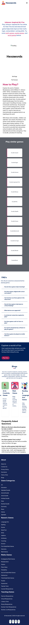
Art (2, 485)
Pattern (3, 564)
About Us (3, 464)
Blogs (2, 477)
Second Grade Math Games (8, 572)
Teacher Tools (5, 586)
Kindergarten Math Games (8, 559)
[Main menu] (26, 2)
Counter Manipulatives (7, 589)
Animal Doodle (5, 493)
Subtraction (4, 575)
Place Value (4, 567)
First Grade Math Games (7, 546)
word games (12, 35)
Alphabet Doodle (5, 490)
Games (3, 512)
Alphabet (3, 514)
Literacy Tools (5, 601)
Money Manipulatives (6, 604)
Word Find (3, 530)
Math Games (4, 552)
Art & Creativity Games (6, 393)
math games (9, 33)
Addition (3, 535)
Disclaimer (4, 472)
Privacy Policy (5, 469)
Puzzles (3, 580)
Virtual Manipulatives (6, 599)
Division (3, 543)
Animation (4, 487)
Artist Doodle (4, 495)
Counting (3, 541)
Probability (4, 570)
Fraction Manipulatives (7, 596)
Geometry (3, 549)
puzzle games (19, 33)
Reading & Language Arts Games (25, 395)
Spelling (3, 524)
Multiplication (5, 561)
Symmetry (4, 506)
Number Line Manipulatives (8, 609)
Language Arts (5, 522)
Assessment (4, 583)
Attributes (3, 538)
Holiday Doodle (5, 498)
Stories (3, 527)
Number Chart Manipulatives (8, 607)
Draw (2, 501)
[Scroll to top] (26, 621)
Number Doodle (5, 504)
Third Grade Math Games (7, 578)
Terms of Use (4, 475)
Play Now (5, 358)
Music (2, 509)
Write (2, 532)
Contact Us (4, 466)
